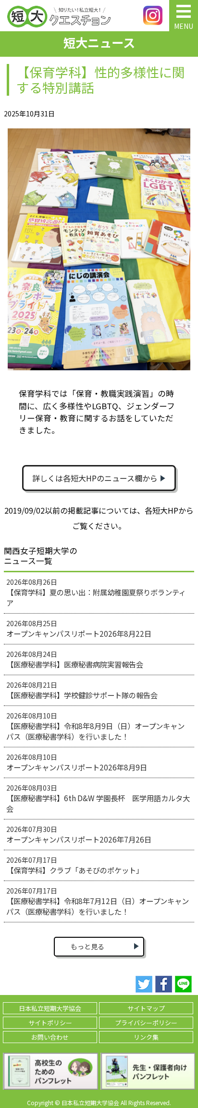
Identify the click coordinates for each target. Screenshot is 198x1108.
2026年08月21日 (82, 690)
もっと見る (87, 946)
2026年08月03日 (98, 798)
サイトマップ (146, 1008)
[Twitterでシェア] (144, 984)
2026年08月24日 (74, 659)
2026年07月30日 (78, 834)
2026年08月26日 (96, 592)
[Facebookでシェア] (163, 984)
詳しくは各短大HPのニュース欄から (95, 478)
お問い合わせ (50, 1037)
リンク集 (146, 1037)
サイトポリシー (50, 1022)
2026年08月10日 (95, 726)
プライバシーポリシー (146, 1022)
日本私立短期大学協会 (50, 1008)
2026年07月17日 (74, 865)
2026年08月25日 (78, 628)
